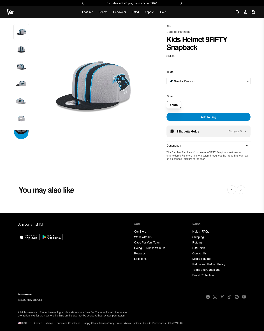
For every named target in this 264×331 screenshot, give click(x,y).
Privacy (49, 323)
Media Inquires (201, 259)
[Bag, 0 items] (253, 12)
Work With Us (143, 237)
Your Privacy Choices (129, 323)
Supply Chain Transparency (98, 323)
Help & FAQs (200, 231)
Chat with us (175, 323)
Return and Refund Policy (208, 264)
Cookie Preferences (154, 323)
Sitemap (37, 323)
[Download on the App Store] (29, 255)
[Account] (245, 12)
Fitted (135, 12)
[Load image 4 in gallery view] (21, 84)
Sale (163, 12)
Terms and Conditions (206, 270)
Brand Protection (203, 275)
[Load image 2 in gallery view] (21, 49)
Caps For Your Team (147, 242)
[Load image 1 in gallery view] (21, 32)
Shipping (198, 237)
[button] (208, 81)
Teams (103, 12)
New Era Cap (34, 299)
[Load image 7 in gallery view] (21, 136)
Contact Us (199, 253)
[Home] (10, 12)
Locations (140, 259)
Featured (87, 12)
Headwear (119, 12)
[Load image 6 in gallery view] (21, 119)
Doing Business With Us (149, 248)
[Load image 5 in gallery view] (21, 101)
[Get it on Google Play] (51, 255)
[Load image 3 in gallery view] (21, 67)
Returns (197, 242)
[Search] (237, 12)
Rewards (140, 253)
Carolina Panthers (178, 32)
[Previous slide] (231, 189)
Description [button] (173, 145)
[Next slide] (241, 189)
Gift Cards (198, 248)
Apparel (149, 12)
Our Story (140, 231)
